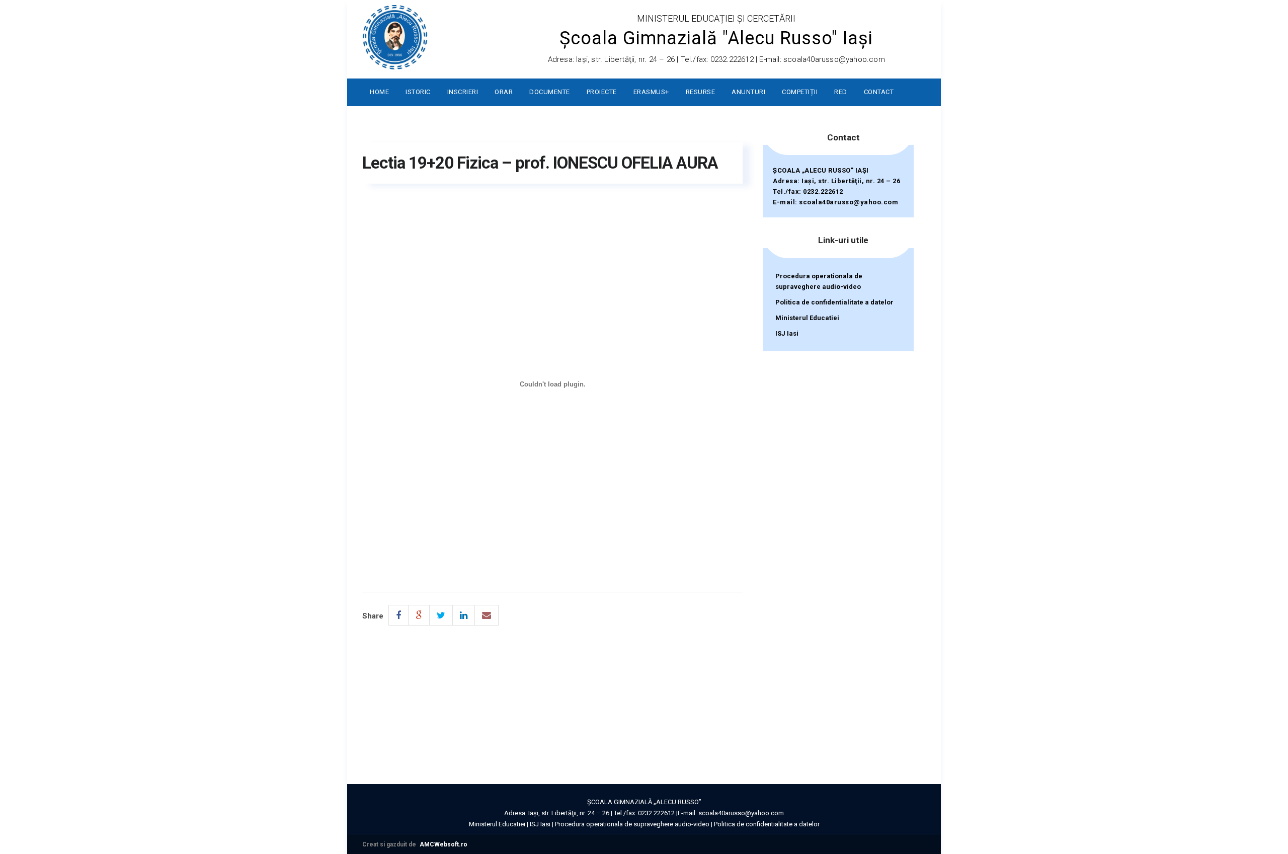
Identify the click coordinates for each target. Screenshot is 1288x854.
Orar (504, 92)
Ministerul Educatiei (807, 318)
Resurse (700, 92)
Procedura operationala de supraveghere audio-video (818, 281)
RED (840, 92)
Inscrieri (462, 92)
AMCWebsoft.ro (443, 844)
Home (379, 92)
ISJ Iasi (786, 333)
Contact (879, 92)
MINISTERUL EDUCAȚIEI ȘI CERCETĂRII (716, 18)
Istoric (418, 92)
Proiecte (602, 92)
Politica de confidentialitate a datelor (834, 302)
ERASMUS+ (651, 92)
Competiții (800, 92)
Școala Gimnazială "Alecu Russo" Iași (716, 38)
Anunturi (748, 92)
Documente (549, 92)
